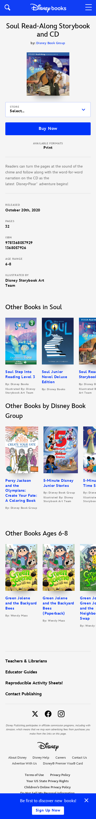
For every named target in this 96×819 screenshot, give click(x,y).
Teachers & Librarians (26, 661)
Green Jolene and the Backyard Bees (21, 603)
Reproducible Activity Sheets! (34, 683)
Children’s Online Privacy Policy (47, 787)
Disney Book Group (50, 43)
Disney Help (41, 758)
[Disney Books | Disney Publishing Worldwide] (48, 8)
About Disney (17, 758)
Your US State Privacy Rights (47, 781)
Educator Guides (21, 672)
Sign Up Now (48, 810)
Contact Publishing (23, 694)
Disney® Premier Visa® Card (63, 764)
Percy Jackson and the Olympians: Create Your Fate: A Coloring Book (21, 490)
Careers (60, 758)
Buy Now (48, 128)
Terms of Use (34, 775)
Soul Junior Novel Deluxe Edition (54, 377)
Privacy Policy (60, 775)
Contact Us (79, 758)
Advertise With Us (24, 764)
